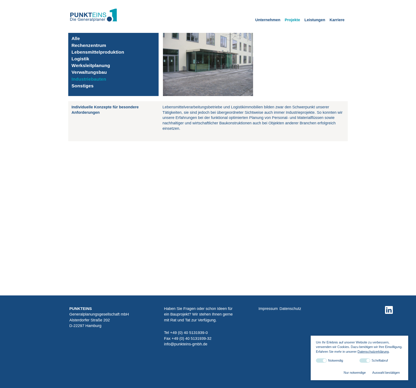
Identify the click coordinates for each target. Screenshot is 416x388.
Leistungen (314, 20)
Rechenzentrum (89, 45)
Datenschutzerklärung (373, 351)
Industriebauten (89, 79)
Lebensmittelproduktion (98, 52)
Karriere (337, 20)
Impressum (268, 308)
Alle (76, 38)
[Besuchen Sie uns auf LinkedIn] (389, 310)
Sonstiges (83, 85)
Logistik (80, 58)
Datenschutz (290, 308)
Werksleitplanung (91, 65)
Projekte (292, 20)
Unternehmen (267, 20)
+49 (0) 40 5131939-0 (189, 332)
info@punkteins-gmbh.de (185, 344)
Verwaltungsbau (89, 72)
